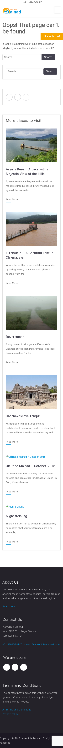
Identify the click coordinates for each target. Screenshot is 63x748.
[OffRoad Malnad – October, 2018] (26, 456)
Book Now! (52, 36)
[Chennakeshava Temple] (31, 391)
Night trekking (16, 516)
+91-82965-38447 (32, 2)
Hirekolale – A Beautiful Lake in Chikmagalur (29, 255)
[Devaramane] (31, 312)
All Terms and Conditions (16, 709)
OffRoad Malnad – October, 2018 (30, 466)
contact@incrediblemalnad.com (41, 644)
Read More (12, 199)
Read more (8, 606)
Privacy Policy (10, 714)
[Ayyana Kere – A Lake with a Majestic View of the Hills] (31, 145)
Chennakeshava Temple (23, 416)
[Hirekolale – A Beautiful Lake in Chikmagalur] (31, 228)
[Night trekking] (15, 506)
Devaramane (15, 337)
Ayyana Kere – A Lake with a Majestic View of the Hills (27, 171)
